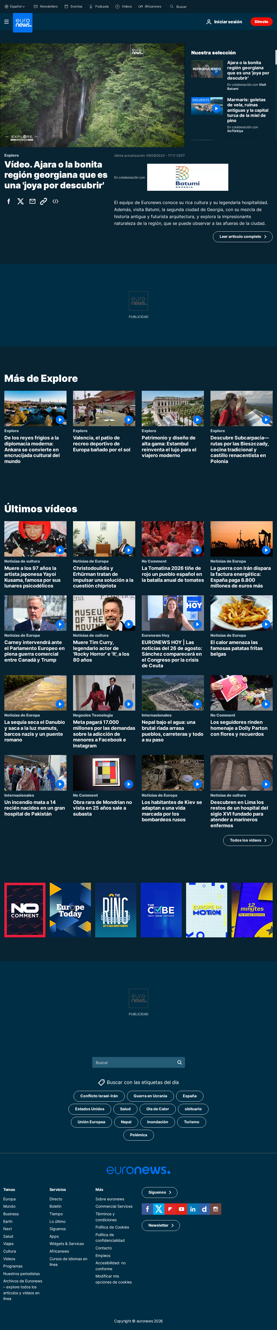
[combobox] (199, 6)
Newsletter (159, 1225)
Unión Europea (91, 1122)
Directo (261, 21)
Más (99, 1189)
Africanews (59, 1251)
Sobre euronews (109, 1199)
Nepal (126, 1122)
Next (7, 1229)
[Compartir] (32, 201)
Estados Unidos (89, 1109)
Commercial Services (114, 1206)
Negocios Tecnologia (93, 715)
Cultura (9, 1251)
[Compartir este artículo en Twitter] (20, 201)
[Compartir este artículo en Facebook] (8, 201)
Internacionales (157, 715)
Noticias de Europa (90, 561)
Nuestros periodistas (21, 1273)
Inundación (157, 1122)
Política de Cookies (112, 1227)
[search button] (171, 6)
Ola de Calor (157, 1109)
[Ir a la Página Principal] (22, 22)
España (190, 1096)
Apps (54, 1236)
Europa (9, 1199)
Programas (12, 1266)
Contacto (103, 1248)
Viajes (8, 1244)
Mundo (9, 1206)
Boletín (55, 1206)
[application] (92, 95)
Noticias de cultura (22, 561)
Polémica (138, 1135)
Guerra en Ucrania (150, 1096)
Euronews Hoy (155, 635)
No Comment (154, 561)
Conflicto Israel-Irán (99, 1096)
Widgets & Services (67, 1244)
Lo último (57, 1221)
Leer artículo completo (240, 236)
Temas (9, 1189)
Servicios (58, 1189)
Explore (11, 430)
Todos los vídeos (245, 840)
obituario (193, 1109)
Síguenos (58, 1229)
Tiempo (56, 1213)
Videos (9, 1258)
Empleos (102, 1255)
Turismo (191, 1122)
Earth (7, 1221)
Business (11, 1213)
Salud (125, 1109)
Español (15, 6)
